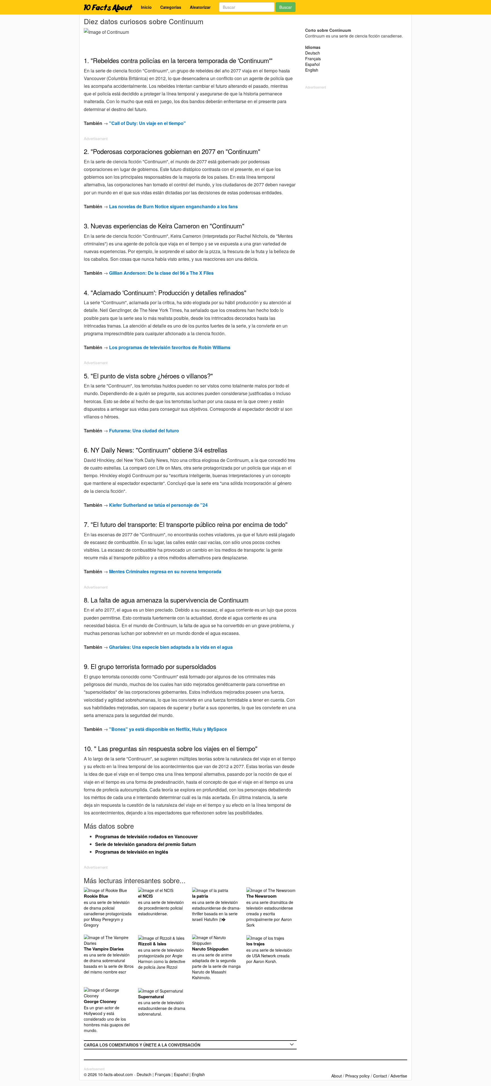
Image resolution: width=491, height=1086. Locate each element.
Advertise (398, 1076)
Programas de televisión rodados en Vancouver (146, 836)
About (336, 1076)
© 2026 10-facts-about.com (108, 1074)
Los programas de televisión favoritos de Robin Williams (169, 347)
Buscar (285, 7)
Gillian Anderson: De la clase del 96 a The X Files (161, 273)
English (311, 70)
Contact (380, 1076)
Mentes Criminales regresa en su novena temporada (165, 571)
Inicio (146, 7)
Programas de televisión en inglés (131, 852)
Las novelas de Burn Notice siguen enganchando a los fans (173, 206)
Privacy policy (357, 1076)
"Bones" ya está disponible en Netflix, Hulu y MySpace (168, 729)
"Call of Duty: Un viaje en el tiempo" (147, 123)
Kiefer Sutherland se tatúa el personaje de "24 (158, 505)
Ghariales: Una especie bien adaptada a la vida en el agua (171, 647)
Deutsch (312, 53)
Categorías (170, 7)
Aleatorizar (200, 7)
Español (312, 64)
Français (313, 58)
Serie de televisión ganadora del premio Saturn (145, 844)
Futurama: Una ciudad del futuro (144, 430)
